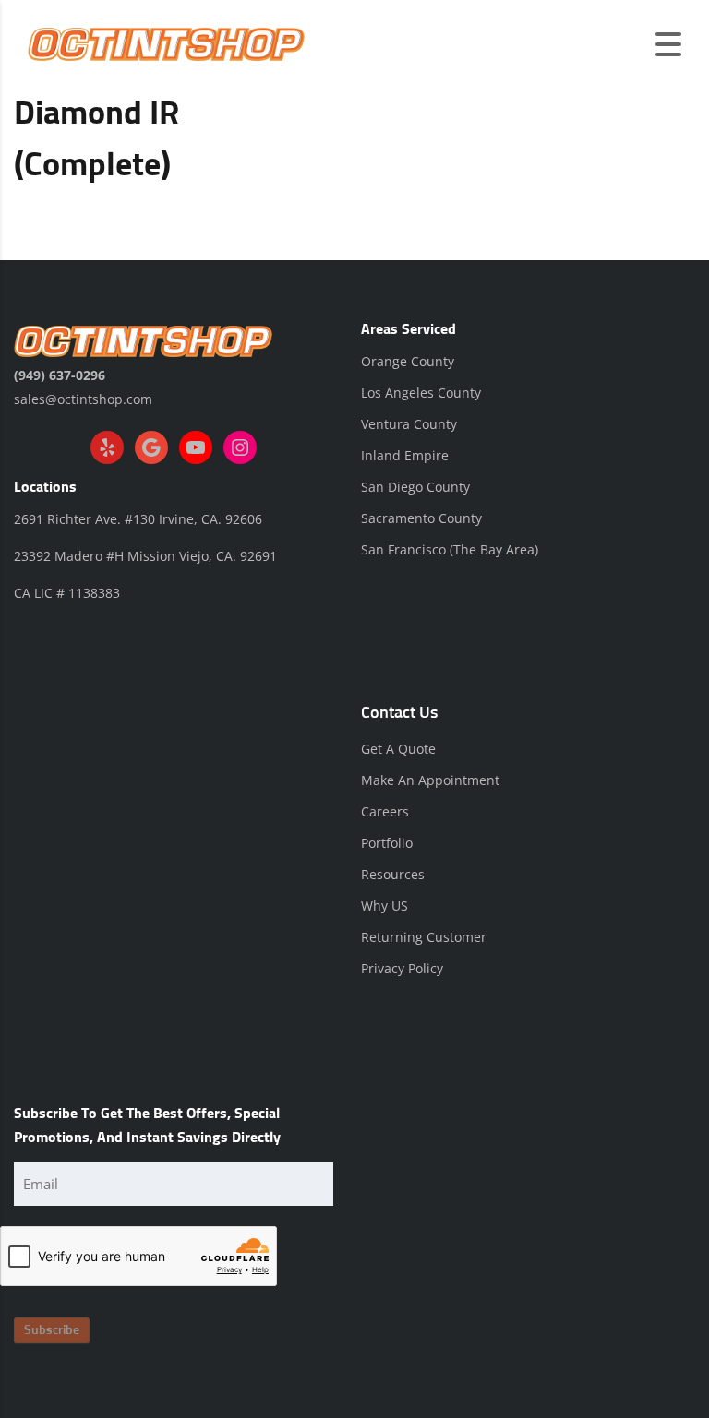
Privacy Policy (402, 968)
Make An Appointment (430, 780)
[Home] (166, 43)
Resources (393, 874)
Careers (385, 811)
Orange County (407, 361)
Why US (384, 905)
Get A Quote (398, 748)
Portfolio (387, 843)
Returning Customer (424, 937)
